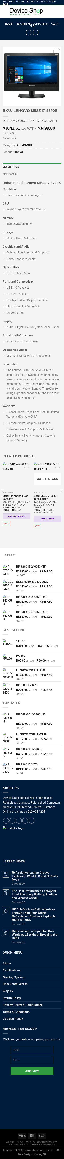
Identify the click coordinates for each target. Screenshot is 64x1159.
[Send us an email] (25, 821)
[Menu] (5, 11)
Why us (8, 991)
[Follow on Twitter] (19, 821)
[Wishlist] (47, 12)
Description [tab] (11, 166)
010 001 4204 (36, 811)
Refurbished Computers (32, 23)
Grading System (13, 977)
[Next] (61, 498)
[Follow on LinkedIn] (31, 821)
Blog (20, 1142)
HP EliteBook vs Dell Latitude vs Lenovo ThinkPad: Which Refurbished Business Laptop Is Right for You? (33, 914)
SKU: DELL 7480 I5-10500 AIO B (45, 498)
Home (8, 23)
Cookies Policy (13, 1018)
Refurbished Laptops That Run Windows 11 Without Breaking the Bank (34, 935)
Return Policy (12, 998)
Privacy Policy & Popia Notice (23, 1004)
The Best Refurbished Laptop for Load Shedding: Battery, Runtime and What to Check (34, 894)
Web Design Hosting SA (32, 1154)
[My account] (53, 12)
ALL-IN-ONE (25, 145)
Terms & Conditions (16, 1011)
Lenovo (18, 151)
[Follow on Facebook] (6, 821)
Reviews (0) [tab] (10, 174)
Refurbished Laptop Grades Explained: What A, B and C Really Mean (35, 876)
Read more (47, 519)
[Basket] (59, 12)
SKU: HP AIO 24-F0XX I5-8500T (15, 498)
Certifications (12, 970)
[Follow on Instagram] (12, 821)
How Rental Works (15, 984)
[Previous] (2, 498)
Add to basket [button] (16, 516)
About (7, 963)
